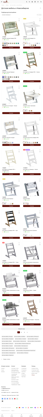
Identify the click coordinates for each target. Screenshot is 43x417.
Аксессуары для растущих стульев (15, 370)
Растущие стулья (14, 368)
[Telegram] (12, 399)
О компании (24, 368)
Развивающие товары (15, 384)
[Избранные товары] (38, 1)
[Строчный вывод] (39, 15)
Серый (37, 43)
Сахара (5, 79)
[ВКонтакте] (2, 399)
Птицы (10, 43)
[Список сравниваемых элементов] (35, 1)
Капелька (9, 142)
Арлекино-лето (14, 43)
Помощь (33, 366)
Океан (5, 43)
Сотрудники (24, 370)
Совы (26, 203)
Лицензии (24, 371)
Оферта (12, 410)
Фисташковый (26, 45)
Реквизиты (24, 375)
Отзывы (23, 373)
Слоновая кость (29, 45)
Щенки (3, 43)
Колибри (10, 77)
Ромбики (3, 79)
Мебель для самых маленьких (15, 377)
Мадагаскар (24, 203)
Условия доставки (35, 370)
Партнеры (24, 376)
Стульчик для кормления (14, 375)
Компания (24, 366)
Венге (35, 45)
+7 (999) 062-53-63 (5, 388)
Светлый (9, 203)
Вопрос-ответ (34, 373)
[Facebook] (7, 399)
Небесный (33, 43)
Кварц (9, 77)
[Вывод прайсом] (41, 15)
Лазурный (31, 43)
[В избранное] (19, 18)
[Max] (5, 399)
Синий (39, 43)
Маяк (18, 77)
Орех (33, 45)
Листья (10, 142)
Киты (27, 203)
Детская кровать (14, 381)
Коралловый (29, 43)
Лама (14, 77)
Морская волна (18, 43)
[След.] (27, 332)
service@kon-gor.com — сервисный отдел (9, 392)
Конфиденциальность (5, 410)
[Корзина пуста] (40, 1)
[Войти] (32, 1)
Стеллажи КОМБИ (15, 383)
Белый (24, 43)
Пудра (7, 45)
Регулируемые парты (15, 372)
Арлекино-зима (16, 43)
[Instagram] (10, 399)
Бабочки (7, 142)
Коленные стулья (14, 379)
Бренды (3, 371)
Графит (5, 45)
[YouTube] (15, 399)
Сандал (31, 45)
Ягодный (27, 45)
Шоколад (3, 45)
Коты (12, 77)
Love (9, 79)
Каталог (3, 368)
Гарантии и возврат (35, 371)
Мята (7, 43)
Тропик (7, 79)
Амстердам (5, 77)
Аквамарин (3, 77)
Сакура (35, 43)
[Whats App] (17, 399)
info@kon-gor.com (5, 390)
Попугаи (9, 43)
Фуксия (12, 142)
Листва (16, 77)
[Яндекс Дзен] (2, 401)
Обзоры (33, 375)
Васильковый (27, 43)
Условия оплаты (35, 368)
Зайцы (7, 77)
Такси (12, 43)
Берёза (26, 43)
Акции (2, 370)
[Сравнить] (19, 20)
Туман (24, 45)
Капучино (7, 203)
